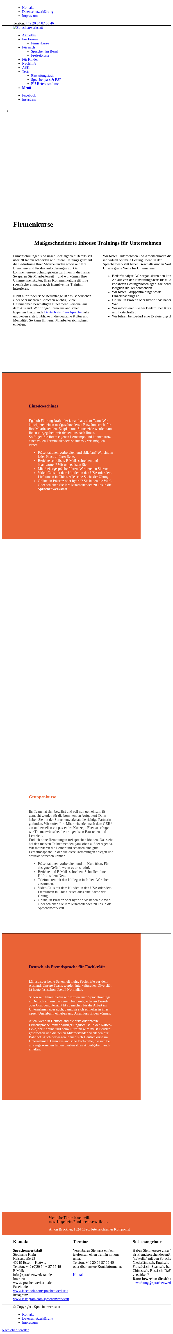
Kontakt (28, 7)
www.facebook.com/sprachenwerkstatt (40, 1291)
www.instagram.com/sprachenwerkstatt (41, 1299)
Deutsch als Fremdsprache (63, 312)
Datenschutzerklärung (37, 11)
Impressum (30, 16)
